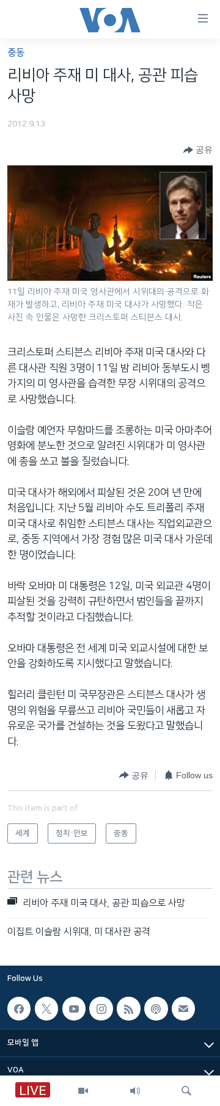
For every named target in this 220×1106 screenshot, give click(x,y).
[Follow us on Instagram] (100, 1008)
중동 (15, 53)
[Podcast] (155, 1008)
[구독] (183, 1008)
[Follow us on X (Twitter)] (46, 1008)
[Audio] (135, 1090)
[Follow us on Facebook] (19, 1008)
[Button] (198, 150)
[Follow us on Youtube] (74, 1008)
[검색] (186, 1090)
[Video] (83, 1090)
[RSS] (128, 1008)
